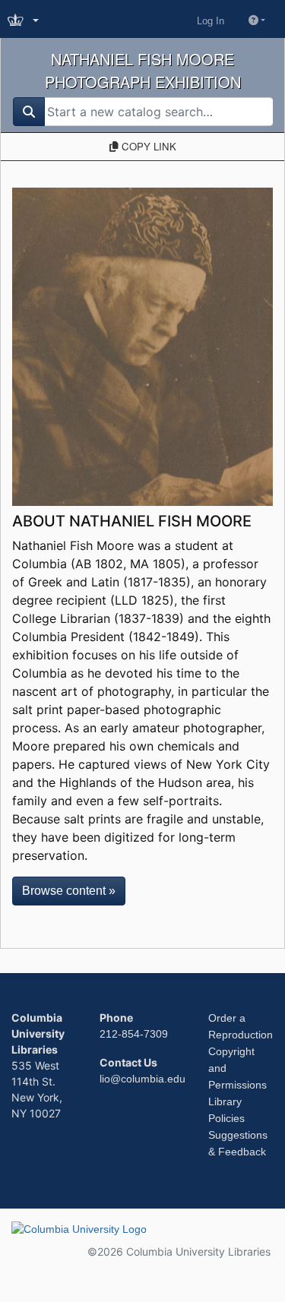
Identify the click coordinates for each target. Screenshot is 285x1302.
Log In (210, 21)
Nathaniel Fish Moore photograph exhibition (143, 70)
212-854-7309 (134, 1034)
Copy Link (147, 146)
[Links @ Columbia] (25, 21)
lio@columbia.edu (142, 1079)
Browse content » (69, 890)
